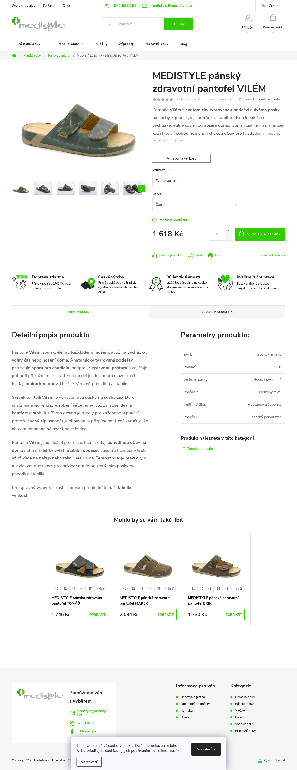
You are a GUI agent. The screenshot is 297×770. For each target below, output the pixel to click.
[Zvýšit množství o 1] (228, 231)
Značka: (273, 255)
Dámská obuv (245, 697)
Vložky (240, 711)
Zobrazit (97, 615)
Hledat (178, 24)
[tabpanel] (80, 579)
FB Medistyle (86, 731)
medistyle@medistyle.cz (92, 713)
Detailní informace (165, 140)
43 (73, 589)
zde (180, 750)
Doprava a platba (23, 5)
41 (56, 589)
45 (90, 589)
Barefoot (241, 717)
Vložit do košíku (264, 234)
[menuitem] (32, 44)
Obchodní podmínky (195, 704)
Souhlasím (206, 749)
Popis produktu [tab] (80, 312)
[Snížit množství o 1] (228, 237)
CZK (271, 5)
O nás (67, 5)
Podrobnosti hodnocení (215, 100)
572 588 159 (86, 723)
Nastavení (89, 761)
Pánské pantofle (200, 448)
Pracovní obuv (245, 731)
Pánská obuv (244, 704)
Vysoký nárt (244, 724)
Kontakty (49, 5)
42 (65, 589)
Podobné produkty (214, 312)
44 (82, 589)
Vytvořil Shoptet (274, 760)
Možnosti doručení (173, 220)
